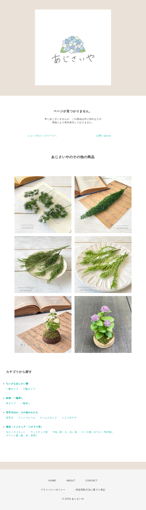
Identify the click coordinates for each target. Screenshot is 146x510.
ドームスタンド (48, 417)
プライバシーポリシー (53, 489)
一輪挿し (25, 403)
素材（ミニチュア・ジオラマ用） (24, 426)
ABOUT (70, 480)
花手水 (9, 417)
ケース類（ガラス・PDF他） (98, 432)
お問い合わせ (103, 135)
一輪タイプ (12, 389)
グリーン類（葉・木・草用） (22, 435)
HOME (52, 480)
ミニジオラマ (69, 417)
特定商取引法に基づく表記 (90, 489)
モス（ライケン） (16, 432)
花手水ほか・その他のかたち (22, 412)
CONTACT (91, 480)
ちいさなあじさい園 (17, 383)
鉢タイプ (11, 403)
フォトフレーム (26, 417)
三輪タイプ (29, 389)
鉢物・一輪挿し (14, 398)
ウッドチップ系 (39, 432)
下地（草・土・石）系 (64, 432)
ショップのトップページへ (42, 135)
